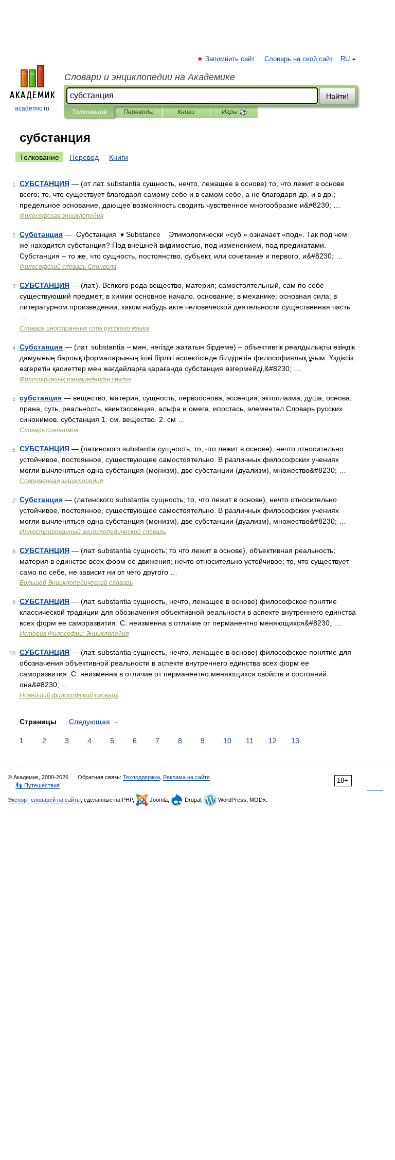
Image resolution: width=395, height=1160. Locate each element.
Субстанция (41, 234)
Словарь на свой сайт (298, 59)
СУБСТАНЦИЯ (44, 183)
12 (272, 740)
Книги (186, 112)
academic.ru (32, 108)
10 (227, 740)
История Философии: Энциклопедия (74, 633)
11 (250, 740)
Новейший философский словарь (69, 695)
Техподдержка (141, 777)
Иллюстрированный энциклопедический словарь (93, 532)
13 (295, 740)
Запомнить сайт (230, 59)
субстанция (41, 398)
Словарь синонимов (49, 430)
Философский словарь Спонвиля (68, 266)
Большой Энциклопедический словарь (76, 582)
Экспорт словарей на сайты (44, 800)
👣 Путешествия (37, 785)
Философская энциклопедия (61, 215)
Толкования (89, 112)
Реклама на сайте (186, 777)
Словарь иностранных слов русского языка (84, 328)
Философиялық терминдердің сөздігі (75, 379)
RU (345, 59)
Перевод (84, 157)
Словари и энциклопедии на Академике (149, 77)
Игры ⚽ (234, 112)
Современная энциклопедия (61, 481)
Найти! (337, 96)
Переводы (138, 112)
